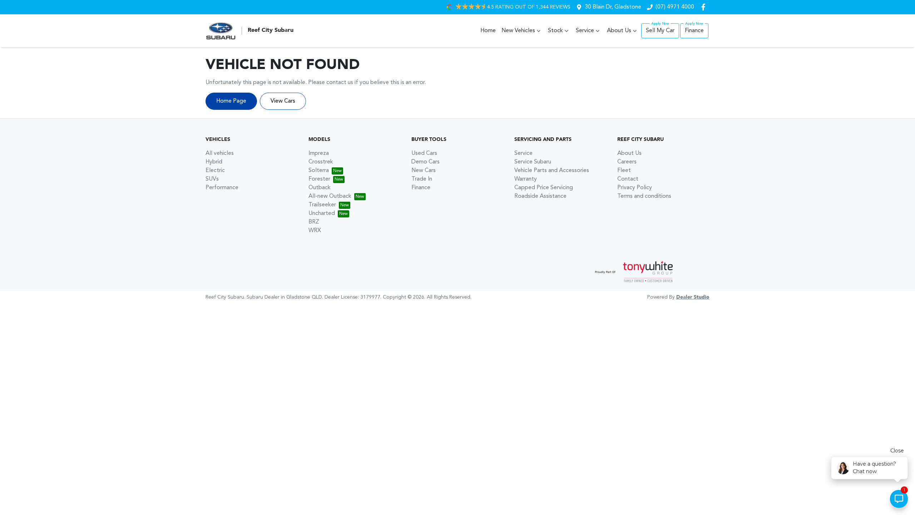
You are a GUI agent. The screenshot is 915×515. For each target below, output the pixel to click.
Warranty (525, 179)
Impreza (318, 153)
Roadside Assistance (540, 196)
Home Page (231, 101)
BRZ (313, 222)
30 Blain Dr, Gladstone (613, 7)
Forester (319, 179)
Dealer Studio (692, 297)
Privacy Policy (634, 188)
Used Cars (424, 153)
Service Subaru (532, 162)
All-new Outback (329, 196)
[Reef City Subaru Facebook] (704, 7)
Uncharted (321, 213)
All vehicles (220, 153)
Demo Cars (425, 162)
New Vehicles (518, 31)
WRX (314, 231)
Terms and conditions (644, 196)
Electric (215, 170)
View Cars (283, 101)
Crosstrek (320, 162)
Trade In (421, 179)
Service (585, 31)
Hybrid (214, 162)
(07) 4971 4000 (675, 7)
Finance (694, 31)
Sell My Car (660, 31)
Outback (319, 188)
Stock (555, 31)
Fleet (624, 170)
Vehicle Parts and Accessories (551, 170)
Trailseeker (322, 205)
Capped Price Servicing (543, 188)
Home (488, 31)
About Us (619, 31)
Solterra (318, 170)
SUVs (212, 179)
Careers (627, 162)
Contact (627, 179)
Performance (222, 188)
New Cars (423, 170)
